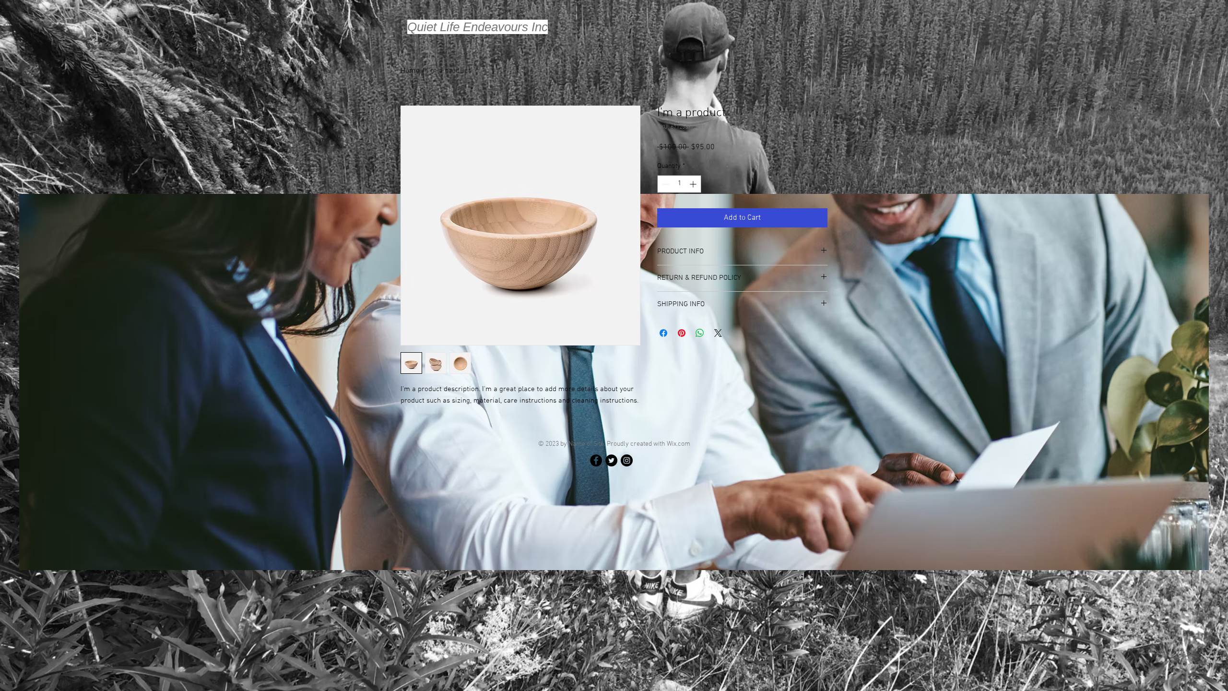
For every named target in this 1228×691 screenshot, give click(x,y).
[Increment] (694, 184)
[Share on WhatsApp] (700, 333)
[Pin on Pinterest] (681, 333)
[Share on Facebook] (663, 333)
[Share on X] (718, 333)
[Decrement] (665, 184)
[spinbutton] (679, 184)
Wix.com (678, 444)
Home (410, 71)
